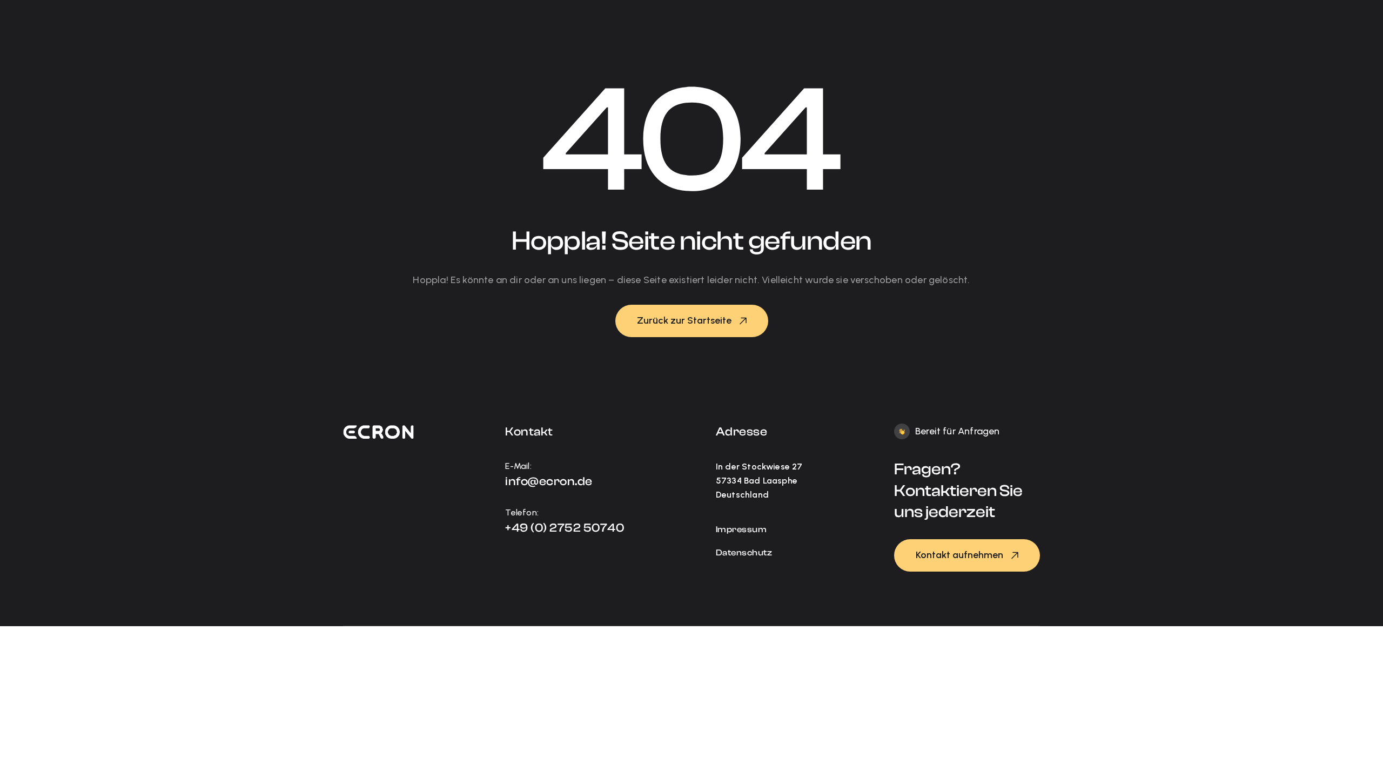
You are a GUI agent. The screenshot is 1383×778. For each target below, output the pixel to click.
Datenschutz (744, 553)
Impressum (741, 529)
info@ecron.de (549, 481)
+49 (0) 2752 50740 (564, 528)
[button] (691, 321)
